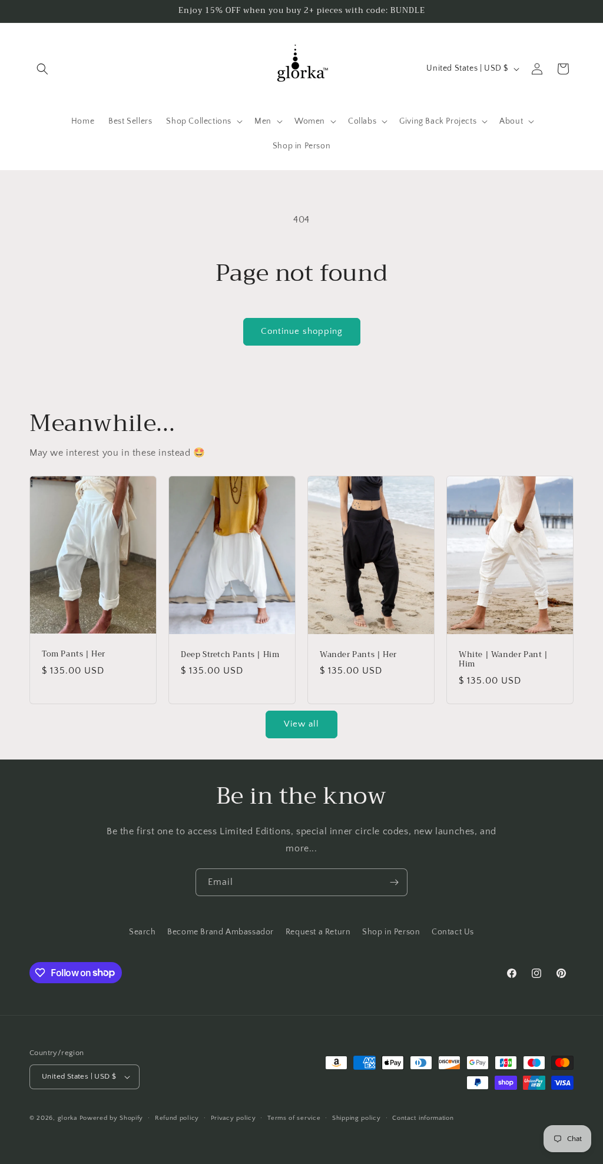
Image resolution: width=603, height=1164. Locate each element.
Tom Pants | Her (73, 655)
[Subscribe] (394, 882)
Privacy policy (233, 1118)
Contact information (422, 1118)
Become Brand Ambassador (220, 932)
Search (142, 932)
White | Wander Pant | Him (503, 660)
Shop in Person (391, 932)
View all (301, 724)
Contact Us (453, 932)
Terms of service (293, 1118)
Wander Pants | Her (358, 655)
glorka (67, 1118)
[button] (42, 69)
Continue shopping (302, 331)
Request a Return (318, 932)
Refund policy (177, 1118)
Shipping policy (356, 1118)
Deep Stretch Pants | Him (230, 655)
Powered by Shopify (111, 1118)
